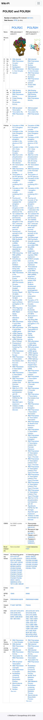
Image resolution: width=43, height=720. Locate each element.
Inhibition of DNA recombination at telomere (17, 408)
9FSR (32, 636)
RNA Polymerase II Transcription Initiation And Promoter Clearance (17, 382)
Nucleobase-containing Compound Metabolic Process (32, 689)
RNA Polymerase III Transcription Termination (33, 418)
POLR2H (32, 27)
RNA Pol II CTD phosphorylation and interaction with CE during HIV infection (17, 159)
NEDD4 (19, 564)
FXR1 (27, 549)
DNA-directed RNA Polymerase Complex (17, 61)
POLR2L (19, 578)
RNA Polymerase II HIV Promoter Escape (17, 171)
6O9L (20, 615)
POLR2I (28, 566)
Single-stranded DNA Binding (33, 93)
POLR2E (13, 572)
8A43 (35, 628)
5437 (27, 588)
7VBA (36, 626)
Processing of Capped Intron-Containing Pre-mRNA (17, 346)
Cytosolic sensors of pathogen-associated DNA (33, 243)
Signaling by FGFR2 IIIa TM (17, 397)
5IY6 (11, 611)
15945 (12, 593)
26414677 (31, 533)
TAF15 (12, 584)
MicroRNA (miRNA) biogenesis (15, 243)
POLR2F (19, 572)
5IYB (15, 613)
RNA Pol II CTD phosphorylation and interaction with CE (17, 391)
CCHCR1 (19, 558)
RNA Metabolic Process (32, 682)
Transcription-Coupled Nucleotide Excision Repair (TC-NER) (17, 290)
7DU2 (31, 623)
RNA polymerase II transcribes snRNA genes (17, 323)
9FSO (31, 634)
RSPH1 (17, 580)
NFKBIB (33, 558)
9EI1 (11, 619)
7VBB (28, 628)
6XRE (12, 617)
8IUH (34, 630)
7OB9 (35, 624)
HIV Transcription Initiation (17, 166)
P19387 (12, 605)
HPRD (15, 20)
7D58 (31, 621)
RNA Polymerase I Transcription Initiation (33, 372)
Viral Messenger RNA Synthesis (17, 238)
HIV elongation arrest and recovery (17, 227)
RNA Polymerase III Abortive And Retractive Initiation (33, 424)
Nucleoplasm (16, 67)
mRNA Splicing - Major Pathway (17, 336)
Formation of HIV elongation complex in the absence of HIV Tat (17, 141)
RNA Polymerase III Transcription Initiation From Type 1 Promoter (33, 454)
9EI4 (18, 619)
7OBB (32, 626)
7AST (27, 621)
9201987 (30, 18)
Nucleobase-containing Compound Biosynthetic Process (16, 677)
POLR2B (13, 570)
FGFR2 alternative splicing (15, 318)
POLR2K (13, 578)
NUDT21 (18, 566)
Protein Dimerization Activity (16, 102)
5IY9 (22, 611)
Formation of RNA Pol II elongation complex (18, 127)
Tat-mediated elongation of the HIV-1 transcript (17, 221)
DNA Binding (16, 90)
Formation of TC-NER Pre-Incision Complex (17, 282)
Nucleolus (31, 77)
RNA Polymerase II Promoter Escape (17, 353)
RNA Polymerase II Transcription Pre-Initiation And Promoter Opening (17, 361)
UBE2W (20, 584)
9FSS (36, 636)
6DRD (16, 615)
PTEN (34, 568)
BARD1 (28, 556)
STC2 (19, 582)
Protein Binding (17, 98)
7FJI (35, 623)
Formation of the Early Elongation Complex (17, 133)
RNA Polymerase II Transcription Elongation (17, 374)
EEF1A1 (13, 560)
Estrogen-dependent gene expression (17, 402)
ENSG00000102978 (16, 599)
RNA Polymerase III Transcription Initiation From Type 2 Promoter (33, 470)
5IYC (19, 613)
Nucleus (15, 65)
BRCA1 (33, 556)
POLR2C (17, 27)
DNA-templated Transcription (17, 109)
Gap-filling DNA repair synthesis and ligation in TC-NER (18, 303)
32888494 (31, 537)
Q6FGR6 (18, 605)
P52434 (28, 605)
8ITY (27, 630)
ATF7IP (16, 556)
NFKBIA (13, 566)
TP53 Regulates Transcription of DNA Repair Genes (17, 311)
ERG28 (18, 560)
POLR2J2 (19, 576)
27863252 (31, 541)
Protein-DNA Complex (32, 86)
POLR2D (19, 570)
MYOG (20, 562)
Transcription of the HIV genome (17, 175)
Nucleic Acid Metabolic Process (32, 677)
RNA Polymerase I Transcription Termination (33, 412)
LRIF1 (16, 562)
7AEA (35, 619)
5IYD (12, 615)
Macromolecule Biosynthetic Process (17, 685)
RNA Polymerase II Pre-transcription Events (17, 275)
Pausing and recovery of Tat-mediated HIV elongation (17, 201)
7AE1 (27, 619)
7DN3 (27, 623)
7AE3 (31, 619)
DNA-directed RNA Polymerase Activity (17, 94)
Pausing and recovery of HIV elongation (17, 233)
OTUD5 (12, 568)
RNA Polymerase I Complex (33, 80)
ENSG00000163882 (32, 599)
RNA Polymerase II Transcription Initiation (17, 369)
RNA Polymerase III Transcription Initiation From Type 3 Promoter (33, 485)
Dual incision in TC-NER (17, 297)
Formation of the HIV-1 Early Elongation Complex (17, 150)
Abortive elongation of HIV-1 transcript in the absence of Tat (18, 209)
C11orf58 (13, 558)
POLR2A (18, 568)
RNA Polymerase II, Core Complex (17, 70)
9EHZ (20, 617)
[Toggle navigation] (39, 3)
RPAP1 (12, 580)
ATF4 (12, 556)
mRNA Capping (17, 333)
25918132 (31, 527)
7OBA (28, 626)
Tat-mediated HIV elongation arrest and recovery (17, 216)
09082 (28, 593)
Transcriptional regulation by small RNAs (17, 249)
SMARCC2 (13, 582)
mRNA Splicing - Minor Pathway (17, 340)
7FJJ (27, 624)
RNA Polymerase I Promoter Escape (33, 384)
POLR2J (13, 576)
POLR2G (13, 574)
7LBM (16, 617)
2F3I (27, 611)
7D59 (35, 621)
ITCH (12, 562)
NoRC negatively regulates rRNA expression (33, 255)
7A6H (35, 617)
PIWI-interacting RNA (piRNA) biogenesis (17, 255)
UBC (16, 584)
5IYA (11, 613)
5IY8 (18, 611)
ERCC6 (28, 558)
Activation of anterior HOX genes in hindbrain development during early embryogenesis (17, 265)
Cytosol (14, 73)
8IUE (31, 630)
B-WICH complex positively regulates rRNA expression (33, 262)
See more (13, 691)
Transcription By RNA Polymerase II (17, 114)
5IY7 (15, 611)
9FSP (35, 634)
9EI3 (15, 619)
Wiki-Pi (5, 3)
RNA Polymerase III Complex (33, 74)
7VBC (32, 628)
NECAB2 (13, 564)
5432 (11, 588)
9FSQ (28, 636)
